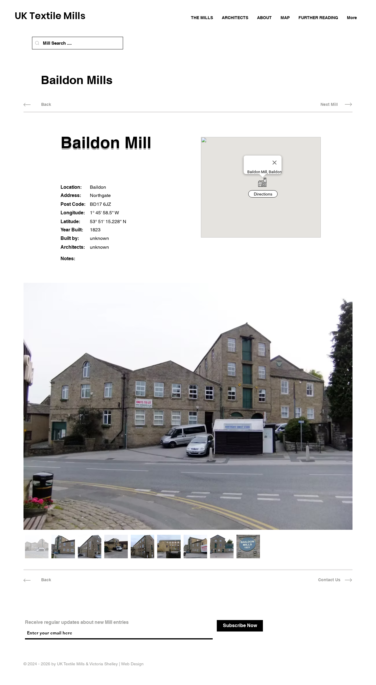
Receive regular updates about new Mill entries (77, 622)
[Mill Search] (37, 43)
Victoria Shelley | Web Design (116, 663)
